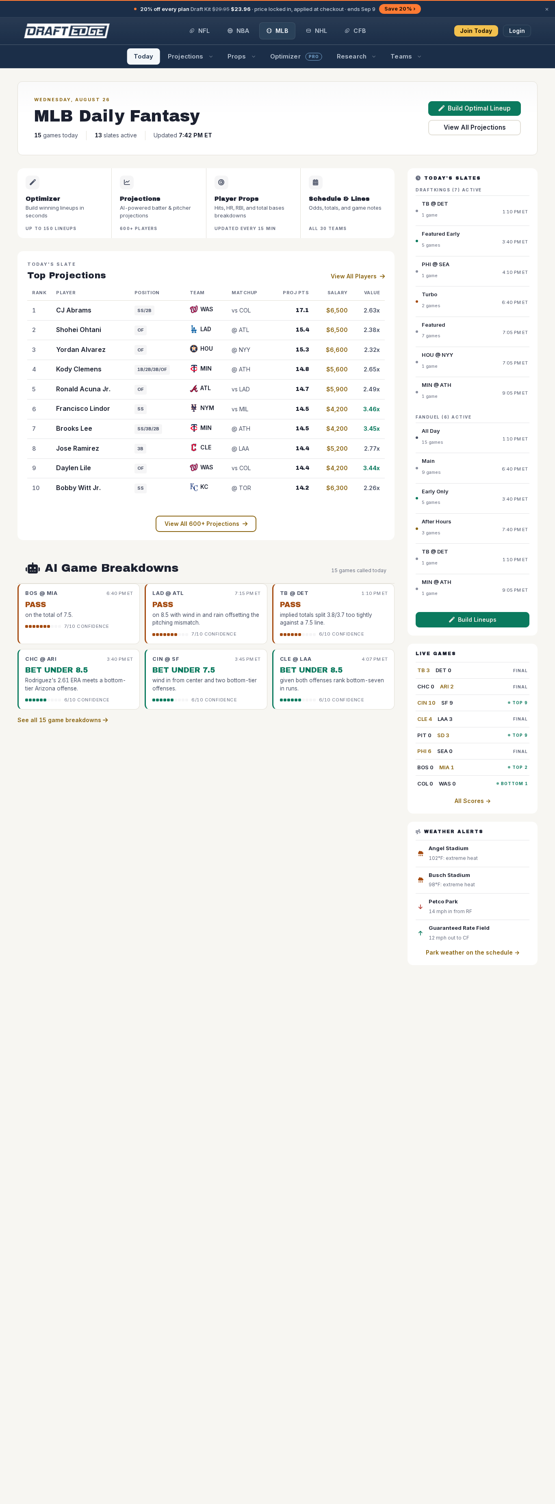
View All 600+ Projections (202, 523)
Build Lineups (477, 619)
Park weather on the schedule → (473, 952)
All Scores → (473, 800)
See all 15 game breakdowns (60, 719)
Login (517, 30)
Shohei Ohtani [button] (78, 330)
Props (237, 56)
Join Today (476, 30)
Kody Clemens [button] (79, 369)
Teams (401, 56)
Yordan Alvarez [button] (81, 349)
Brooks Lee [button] (74, 428)
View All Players (354, 276)
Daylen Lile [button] (73, 468)
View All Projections (475, 127)
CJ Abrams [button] (73, 310)
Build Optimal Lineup (479, 108)
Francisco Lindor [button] (83, 408)
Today (144, 56)
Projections (185, 56)
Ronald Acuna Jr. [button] (83, 389)
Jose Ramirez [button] (77, 448)
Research (351, 56)
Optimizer (294, 56)
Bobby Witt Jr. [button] (78, 488)
